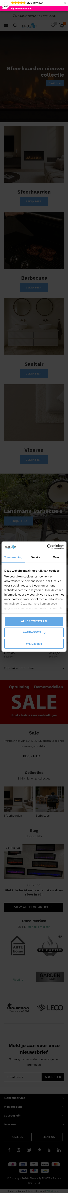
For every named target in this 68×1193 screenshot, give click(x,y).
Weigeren (34, 643)
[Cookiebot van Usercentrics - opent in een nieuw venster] (48, 546)
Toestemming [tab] (13, 557)
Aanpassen (32, 632)
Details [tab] (35, 557)
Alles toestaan (34, 621)
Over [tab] (56, 557)
